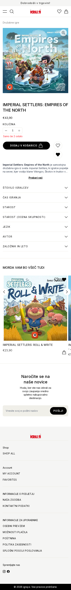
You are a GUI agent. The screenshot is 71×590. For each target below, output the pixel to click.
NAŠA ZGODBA (12, 499)
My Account (11, 473)
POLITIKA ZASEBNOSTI (17, 544)
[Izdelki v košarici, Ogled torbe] (66, 11)
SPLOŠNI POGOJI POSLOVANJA (22, 550)
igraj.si (26, 586)
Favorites (10, 479)
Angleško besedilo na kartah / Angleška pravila (33, 228)
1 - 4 (16, 189)
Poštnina (9, 538)
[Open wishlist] (59, 11)
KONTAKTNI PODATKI (16, 505)
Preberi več (36, 177)
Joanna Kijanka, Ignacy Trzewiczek (26, 238)
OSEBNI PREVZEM (14, 526)
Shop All (9, 453)
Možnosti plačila (15, 532)
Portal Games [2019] (16, 248)
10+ (9, 209)
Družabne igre (11, 22)
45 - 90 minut (12, 199)
